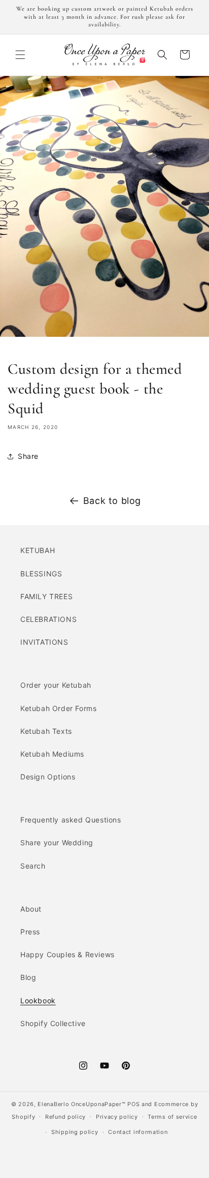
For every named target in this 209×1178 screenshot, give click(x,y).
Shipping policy (74, 1131)
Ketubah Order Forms (58, 708)
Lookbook (38, 1000)
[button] (20, 55)
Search (33, 865)
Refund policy (65, 1116)
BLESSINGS (41, 573)
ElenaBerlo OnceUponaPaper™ (81, 1104)
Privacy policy (117, 1116)
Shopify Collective (53, 1023)
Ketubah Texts (46, 731)
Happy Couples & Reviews (67, 954)
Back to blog (112, 500)
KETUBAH (37, 550)
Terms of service (172, 1116)
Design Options (47, 776)
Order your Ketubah (55, 685)
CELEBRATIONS (48, 619)
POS (133, 1104)
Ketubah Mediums (52, 754)
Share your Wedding (56, 842)
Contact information (137, 1131)
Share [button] (28, 456)
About (31, 909)
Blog (28, 977)
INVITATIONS (44, 642)
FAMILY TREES (46, 596)
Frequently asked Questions (70, 819)
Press (30, 931)
